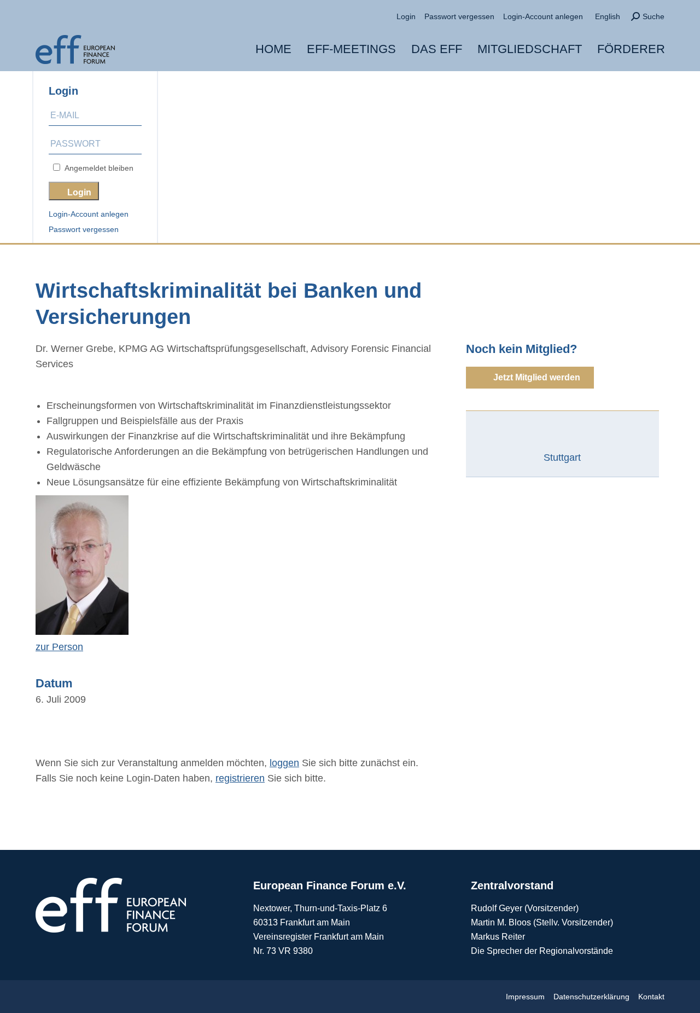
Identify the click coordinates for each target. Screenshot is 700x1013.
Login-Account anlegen (89, 214)
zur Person (59, 646)
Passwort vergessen (84, 229)
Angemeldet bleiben (96, 168)
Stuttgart (562, 457)
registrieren (240, 778)
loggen (284, 762)
